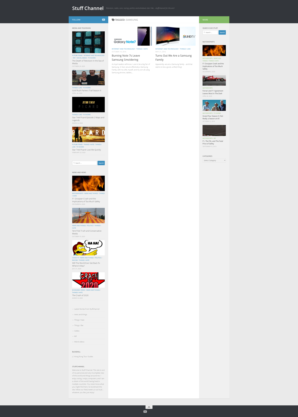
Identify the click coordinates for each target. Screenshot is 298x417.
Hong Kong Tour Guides (83, 356)
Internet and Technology (123, 49)
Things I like (185, 49)
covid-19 (75, 258)
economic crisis (78, 290)
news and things (91, 193)
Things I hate (142, 49)
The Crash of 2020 (80, 295)
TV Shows (92, 58)
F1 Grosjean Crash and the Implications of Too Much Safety (86, 200)
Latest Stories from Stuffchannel (86, 309)
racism (75, 260)
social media (82, 58)
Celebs (76, 331)
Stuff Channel (88, 8)
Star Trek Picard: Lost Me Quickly (86, 149)
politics (90, 225)
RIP (74, 58)
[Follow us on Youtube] (103, 19)
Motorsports (77, 193)
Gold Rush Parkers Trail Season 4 (86, 90)
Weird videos (79, 342)
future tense (77, 55)
